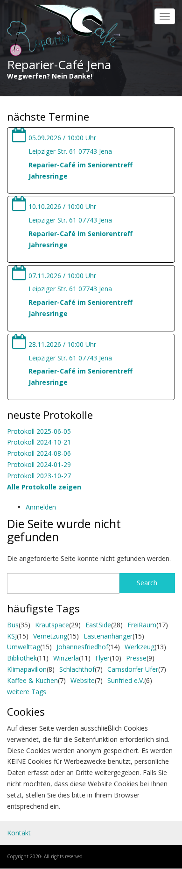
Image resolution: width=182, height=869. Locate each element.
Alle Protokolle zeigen (44, 486)
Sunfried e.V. (125, 680)
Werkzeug (139, 646)
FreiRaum (141, 624)
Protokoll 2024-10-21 (39, 442)
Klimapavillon (27, 669)
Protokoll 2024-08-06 (39, 453)
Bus (13, 624)
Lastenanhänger (108, 636)
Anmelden (41, 507)
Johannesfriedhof (82, 646)
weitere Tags (26, 691)
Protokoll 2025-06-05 (39, 431)
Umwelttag (23, 646)
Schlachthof (77, 669)
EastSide (98, 624)
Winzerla (66, 658)
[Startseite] (63, 31)
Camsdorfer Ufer (132, 669)
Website (82, 680)
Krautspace (52, 624)
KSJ (12, 636)
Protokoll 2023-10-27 (39, 475)
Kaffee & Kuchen (32, 680)
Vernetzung (50, 636)
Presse (136, 658)
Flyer (102, 658)
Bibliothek (22, 658)
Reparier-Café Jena (59, 64)
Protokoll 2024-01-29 (39, 464)
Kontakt (19, 832)
